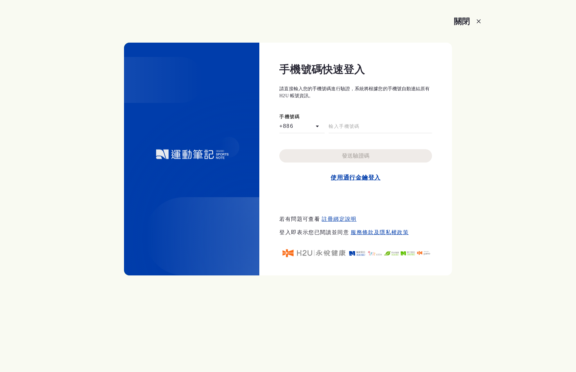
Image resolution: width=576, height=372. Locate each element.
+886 (286, 126)
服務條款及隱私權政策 (380, 232)
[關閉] (478, 21)
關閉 (462, 21)
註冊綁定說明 (339, 219)
